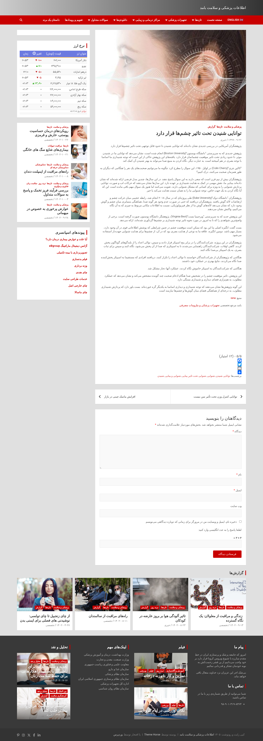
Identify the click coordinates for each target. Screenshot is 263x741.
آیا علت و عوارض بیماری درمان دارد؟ (66, 239)
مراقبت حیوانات (55, 146)
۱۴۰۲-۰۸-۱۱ (121, 620)
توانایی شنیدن (223, 375)
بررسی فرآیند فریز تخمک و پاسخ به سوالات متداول (45, 192)
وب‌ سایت (236, 506)
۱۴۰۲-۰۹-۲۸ (61, 217)
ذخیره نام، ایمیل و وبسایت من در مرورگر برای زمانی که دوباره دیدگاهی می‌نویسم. (191, 521)
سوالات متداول (99, 19)
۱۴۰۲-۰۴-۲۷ (63, 625)
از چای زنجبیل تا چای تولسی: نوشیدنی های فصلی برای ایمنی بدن (45, 618)
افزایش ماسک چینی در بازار (119, 396)
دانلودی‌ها (121, 19)
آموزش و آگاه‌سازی (175, 671)
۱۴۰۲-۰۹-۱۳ (236, 625)
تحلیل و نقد (59, 647)
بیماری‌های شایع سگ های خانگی (45, 150)
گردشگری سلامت (59, 695)
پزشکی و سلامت (233, 126)
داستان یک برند (51, 19)
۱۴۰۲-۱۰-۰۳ (61, 199)
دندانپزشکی (40, 164)
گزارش (211, 126)
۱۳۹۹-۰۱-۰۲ (178, 714)
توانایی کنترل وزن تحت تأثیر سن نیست (215, 396)
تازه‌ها (198, 19)
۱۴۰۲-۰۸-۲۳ (179, 625)
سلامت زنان (31, 183)
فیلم (182, 647)
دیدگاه (237, 431)
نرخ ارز (84, 111)
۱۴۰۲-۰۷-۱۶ (61, 680)
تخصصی (48, 139)
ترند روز (42, 183)
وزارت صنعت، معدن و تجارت (112, 659)
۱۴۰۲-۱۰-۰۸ (61, 176)
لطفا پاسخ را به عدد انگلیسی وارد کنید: (220, 529)
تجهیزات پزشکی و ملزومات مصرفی (199, 305)
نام (239, 474)
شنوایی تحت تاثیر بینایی (194, 375)
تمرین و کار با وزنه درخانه (164, 675)
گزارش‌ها (236, 573)
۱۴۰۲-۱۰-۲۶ (61, 139)
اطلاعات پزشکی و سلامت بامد (223, 8)
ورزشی (143, 671)
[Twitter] (171, 364)
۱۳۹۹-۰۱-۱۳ (178, 680)
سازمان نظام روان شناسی (114, 688)
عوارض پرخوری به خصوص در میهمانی (47, 211)
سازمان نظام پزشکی (117, 674)
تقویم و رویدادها (74, 19)
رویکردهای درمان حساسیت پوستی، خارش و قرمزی (49, 133)
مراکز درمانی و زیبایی (148, 19)
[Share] (171, 372)
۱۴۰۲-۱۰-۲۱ (61, 154)
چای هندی (81, 272)
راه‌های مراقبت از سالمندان (108, 616)
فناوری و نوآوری (61, 186)
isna (233, 298)
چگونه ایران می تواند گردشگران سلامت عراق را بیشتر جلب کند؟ (46, 706)
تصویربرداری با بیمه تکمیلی (72, 252)
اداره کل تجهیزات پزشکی (115, 683)
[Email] (171, 368)
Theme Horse (152, 734)
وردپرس (118, 734)
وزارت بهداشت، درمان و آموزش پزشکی (106, 654)
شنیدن (160, 375)
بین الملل (62, 691)
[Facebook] (171, 360)
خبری (223, 139)
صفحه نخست (214, 19)
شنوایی (211, 375)
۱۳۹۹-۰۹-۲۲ (235, 139)
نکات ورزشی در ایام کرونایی (161, 710)
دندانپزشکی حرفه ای (59, 167)
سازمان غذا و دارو (119, 669)
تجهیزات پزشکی (177, 19)
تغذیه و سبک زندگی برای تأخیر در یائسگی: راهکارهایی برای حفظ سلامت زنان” (44, 671)
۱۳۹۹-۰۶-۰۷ (61, 714)
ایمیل (238, 490)
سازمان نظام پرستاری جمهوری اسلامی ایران (103, 678)
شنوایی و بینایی (173, 375)
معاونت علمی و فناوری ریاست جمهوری (106, 664)
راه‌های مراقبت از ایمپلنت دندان (46, 171)
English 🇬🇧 (235, 19)
